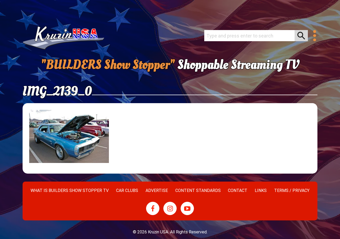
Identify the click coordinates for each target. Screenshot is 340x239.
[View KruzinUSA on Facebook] (152, 208)
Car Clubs (127, 190)
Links (261, 190)
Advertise (157, 190)
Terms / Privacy (291, 190)
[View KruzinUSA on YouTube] (187, 208)
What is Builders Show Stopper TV (70, 190)
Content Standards (198, 190)
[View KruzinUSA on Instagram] (170, 208)
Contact (237, 190)
